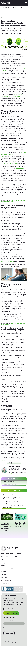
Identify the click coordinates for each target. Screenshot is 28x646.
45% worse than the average (9, 163)
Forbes (3, 156)
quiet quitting (20, 168)
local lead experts (6, 460)
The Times (4, 142)
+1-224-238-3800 (11, 617)
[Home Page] (5, 3)
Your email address (9, 620)
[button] (26, 3)
